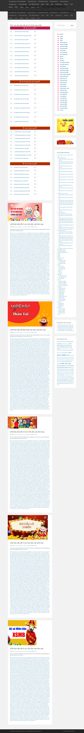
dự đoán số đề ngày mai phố (41, 367)
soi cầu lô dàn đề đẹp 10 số (16, 493)
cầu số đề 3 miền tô (45, 243)
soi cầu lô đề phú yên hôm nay (22, 280)
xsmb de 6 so (34, 293)
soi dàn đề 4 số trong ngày (21, 606)
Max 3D (61, 56)
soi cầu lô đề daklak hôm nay (31, 278)
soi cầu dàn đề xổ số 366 (35, 699)
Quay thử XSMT (63, 106)
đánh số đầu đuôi (36, 374)
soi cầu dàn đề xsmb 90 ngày (41, 277)
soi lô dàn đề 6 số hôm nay (27, 286)
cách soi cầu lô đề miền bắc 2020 (19, 234)
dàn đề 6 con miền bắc (42, 247)
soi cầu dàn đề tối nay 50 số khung (36, 273)
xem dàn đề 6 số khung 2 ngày (15, 292)
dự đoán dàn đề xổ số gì (40, 458)
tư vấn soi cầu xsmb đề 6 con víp (42, 290)
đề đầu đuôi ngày (23, 386)
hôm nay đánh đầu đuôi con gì (44, 387)
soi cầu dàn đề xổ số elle (41, 275)
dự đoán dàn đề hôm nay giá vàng (43, 249)
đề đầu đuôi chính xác (43, 376)
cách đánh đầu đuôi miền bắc (34, 339)
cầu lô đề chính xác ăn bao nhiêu (24, 240)
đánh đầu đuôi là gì (19, 370)
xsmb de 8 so (42, 719)
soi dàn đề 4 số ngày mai (35, 604)
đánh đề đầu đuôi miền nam (40, 373)
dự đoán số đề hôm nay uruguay (38, 363)
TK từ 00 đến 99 (63, 94)
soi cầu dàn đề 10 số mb (41, 474)
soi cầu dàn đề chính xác (21, 265)
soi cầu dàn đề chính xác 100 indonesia (19, 477)
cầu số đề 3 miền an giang (36, 242)
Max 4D (61, 58)
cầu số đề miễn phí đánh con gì (17, 453)
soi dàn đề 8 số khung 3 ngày (44, 706)
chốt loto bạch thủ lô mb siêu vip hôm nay (65, 326)
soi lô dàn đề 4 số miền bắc (40, 606)
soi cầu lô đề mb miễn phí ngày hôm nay (42, 405)
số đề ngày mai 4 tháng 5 (19, 471)
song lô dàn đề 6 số (35, 287)
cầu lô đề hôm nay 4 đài (34, 241)
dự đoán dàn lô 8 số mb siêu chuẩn (21, 89)
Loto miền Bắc (63, 96)
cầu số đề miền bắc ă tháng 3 (37, 452)
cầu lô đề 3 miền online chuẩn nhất (26, 347)
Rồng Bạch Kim (66, 367)
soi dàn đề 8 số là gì (45, 707)
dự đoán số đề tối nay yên (23, 261)
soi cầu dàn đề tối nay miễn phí (18, 274)
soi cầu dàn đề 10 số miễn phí (36, 475)
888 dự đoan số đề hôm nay (33, 233)
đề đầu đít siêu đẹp (32, 376)
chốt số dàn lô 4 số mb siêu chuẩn (21, 75)
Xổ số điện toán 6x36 (64, 62)
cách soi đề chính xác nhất (29, 234)
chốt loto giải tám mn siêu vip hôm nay (66, 237)
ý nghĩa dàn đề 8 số (32, 720)
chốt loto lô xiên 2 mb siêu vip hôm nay (66, 200)
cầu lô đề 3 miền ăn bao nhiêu (36, 237)
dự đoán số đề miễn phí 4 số (27, 256)
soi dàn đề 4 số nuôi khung (14, 605)
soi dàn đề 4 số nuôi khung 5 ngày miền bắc (38, 605)
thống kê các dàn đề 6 (42, 287)
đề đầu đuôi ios (39, 261)
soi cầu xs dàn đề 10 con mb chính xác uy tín (41, 499)
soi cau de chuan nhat (22, 278)
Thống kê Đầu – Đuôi (64, 88)
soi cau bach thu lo (63, 369)
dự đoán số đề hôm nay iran (39, 254)
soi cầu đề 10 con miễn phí (23, 489)
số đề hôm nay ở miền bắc (34, 262)
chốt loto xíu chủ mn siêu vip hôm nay (66, 248)
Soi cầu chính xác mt (54, 1)
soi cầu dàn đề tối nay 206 (25, 273)
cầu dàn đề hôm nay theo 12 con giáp (40, 235)
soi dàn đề (44, 500)
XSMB (42, 4)
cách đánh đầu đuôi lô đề (25, 339)
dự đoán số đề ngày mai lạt (29, 259)
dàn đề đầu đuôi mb (38, 355)
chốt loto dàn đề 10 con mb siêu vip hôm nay (27, 432)
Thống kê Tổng (63, 90)
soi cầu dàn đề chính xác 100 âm (41, 265)
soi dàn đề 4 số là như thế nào (41, 601)
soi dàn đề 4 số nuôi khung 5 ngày (25, 605)
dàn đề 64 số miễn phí (30, 355)
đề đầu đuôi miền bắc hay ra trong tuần (33, 382)
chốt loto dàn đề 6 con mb (32, 246)
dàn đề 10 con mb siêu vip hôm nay (21, 455)
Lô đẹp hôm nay (65, 363)
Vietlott (71, 4)
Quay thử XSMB (63, 102)
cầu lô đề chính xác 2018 (14, 240)
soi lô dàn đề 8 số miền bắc (43, 713)
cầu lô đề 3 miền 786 (26, 237)
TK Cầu (16, 7)
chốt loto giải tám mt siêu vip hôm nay (66, 219)
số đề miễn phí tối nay (43, 262)
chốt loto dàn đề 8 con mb (37, 670)
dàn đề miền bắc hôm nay (25, 456)
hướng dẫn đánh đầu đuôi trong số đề (16, 388)
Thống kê (21, 7)
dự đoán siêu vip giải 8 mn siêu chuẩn (22, 138)
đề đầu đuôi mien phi (16, 386)
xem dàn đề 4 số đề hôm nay (37, 610)
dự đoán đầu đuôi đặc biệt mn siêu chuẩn (23, 155)
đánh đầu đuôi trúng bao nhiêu (17, 372)
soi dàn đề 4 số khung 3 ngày (21, 600)
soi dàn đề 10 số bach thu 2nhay (16, 502)
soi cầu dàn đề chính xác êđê (22, 267)
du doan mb (13, 249)
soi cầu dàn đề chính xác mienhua (38, 394)
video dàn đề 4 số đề (22, 610)
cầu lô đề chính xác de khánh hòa (35, 240)
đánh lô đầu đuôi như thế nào (18, 374)
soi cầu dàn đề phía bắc (42, 271)
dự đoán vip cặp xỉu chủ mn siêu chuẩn (22, 145)
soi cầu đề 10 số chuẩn (32, 489)
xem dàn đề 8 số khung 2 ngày (22, 718)
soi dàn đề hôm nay (45, 285)
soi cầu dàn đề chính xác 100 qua (28, 266)
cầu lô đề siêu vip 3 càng (17, 450)
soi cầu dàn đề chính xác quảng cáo (34, 268)
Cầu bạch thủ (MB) (64, 68)
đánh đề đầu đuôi (25, 372)
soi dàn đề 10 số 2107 (31, 501)
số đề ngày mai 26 (45, 389)
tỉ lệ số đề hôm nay (20, 290)
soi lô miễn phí (28, 287)
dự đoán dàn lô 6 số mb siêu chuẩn (21, 85)
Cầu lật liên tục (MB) (64, 70)
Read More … (21, 230)
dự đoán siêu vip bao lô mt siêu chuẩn (21, 177)
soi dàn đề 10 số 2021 (24, 501)
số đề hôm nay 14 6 (19, 262)
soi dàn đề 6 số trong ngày (37, 285)
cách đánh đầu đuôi (17, 339)
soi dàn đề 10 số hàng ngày (17, 506)
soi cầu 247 (62, 372)
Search (72, 25)
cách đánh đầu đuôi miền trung (15, 341)
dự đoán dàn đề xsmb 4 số (43, 252)
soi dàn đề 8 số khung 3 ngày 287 (15, 707)
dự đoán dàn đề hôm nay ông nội (30, 458)
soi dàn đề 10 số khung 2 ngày (30, 507)
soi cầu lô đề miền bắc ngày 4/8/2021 (39, 406)
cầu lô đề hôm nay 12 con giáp (15, 241)
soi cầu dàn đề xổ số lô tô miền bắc (30, 277)
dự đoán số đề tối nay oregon (22, 469)
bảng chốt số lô (40, 551)
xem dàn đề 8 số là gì (42, 718)
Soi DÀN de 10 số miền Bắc (37, 500)
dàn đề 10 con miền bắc (31, 455)
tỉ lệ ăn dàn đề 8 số (26, 715)
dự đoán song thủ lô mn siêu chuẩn (22, 148)
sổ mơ (38, 7)
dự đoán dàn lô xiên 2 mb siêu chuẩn (21, 94)
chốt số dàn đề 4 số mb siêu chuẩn (22, 59)
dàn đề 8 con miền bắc (43, 671)
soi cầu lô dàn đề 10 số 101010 (30, 490)
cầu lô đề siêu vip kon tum (20, 242)
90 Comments (34, 545)
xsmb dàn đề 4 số (30, 612)
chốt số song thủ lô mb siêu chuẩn (22, 39)
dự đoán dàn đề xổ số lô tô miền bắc (22, 459)
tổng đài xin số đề (34, 290)
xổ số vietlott (63, 50)
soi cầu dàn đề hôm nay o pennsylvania (39, 397)
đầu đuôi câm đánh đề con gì (22, 375)
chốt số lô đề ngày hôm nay (35, 566)
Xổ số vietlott (61, 266)
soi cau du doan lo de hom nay (15, 702)
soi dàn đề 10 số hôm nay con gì (37, 506)
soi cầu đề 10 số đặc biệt (40, 489)
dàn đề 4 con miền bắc (25, 567)
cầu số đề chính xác (28, 452)
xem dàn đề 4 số (29, 610)
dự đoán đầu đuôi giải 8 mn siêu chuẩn (22, 151)
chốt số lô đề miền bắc (14, 566)
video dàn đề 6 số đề (19, 291)
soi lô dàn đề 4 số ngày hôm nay (23, 607)
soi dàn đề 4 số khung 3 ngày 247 (31, 600)
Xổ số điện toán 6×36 (63, 275)
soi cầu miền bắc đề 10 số (20, 497)
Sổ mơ (61, 110)
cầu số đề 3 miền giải (44, 242)
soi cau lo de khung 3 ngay (62, 370)
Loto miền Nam (63, 98)
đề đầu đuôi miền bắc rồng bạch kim (24, 385)
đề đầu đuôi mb (43, 379)
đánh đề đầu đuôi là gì (43, 372)
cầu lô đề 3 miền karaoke (16, 347)
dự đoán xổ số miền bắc (32, 261)
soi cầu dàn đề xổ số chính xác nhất (21, 275)
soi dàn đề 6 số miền (44, 281)
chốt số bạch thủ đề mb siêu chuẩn (22, 51)
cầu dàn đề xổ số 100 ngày (18, 444)
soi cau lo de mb (34, 493)
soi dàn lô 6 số (19, 286)
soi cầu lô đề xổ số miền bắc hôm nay (33, 280)
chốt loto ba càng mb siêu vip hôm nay (66, 161)
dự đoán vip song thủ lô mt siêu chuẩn (21, 184)
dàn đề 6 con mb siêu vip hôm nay (32, 247)
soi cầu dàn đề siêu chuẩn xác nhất (39, 696)
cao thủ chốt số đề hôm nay (39, 234)
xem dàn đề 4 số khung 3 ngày (27, 611)
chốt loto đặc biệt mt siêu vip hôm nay (66, 218)
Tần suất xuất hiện (64, 92)
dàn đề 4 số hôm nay (23, 247)
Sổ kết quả (66, 4)
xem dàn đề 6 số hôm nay (44, 291)
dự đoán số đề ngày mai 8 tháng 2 (40, 366)
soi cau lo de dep (70, 369)
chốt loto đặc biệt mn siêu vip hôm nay (66, 235)
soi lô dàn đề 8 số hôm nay (33, 713)
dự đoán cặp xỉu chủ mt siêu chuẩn (21, 180)
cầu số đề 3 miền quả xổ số (37, 243)
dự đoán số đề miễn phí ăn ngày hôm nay (39, 256)
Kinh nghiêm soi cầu (12, 4)
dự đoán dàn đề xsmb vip (44, 360)
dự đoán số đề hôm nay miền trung (42, 362)
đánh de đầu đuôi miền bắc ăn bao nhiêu (28, 369)
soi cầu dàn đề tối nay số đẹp (29, 274)
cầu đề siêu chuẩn (46, 236)
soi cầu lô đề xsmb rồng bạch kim (35, 407)
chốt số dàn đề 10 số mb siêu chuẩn (22, 71)
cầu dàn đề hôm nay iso (21, 235)
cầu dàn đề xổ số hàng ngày (21, 236)
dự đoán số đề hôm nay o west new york (34, 255)
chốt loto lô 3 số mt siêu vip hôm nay (65, 220)
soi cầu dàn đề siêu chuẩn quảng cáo (38, 695)
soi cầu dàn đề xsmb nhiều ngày (36, 701)
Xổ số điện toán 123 (64, 64)
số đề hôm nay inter (26, 262)
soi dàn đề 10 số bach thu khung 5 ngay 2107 (25, 503)
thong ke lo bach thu (19, 715)
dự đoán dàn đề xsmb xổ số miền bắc (24, 253)
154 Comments (34, 434)
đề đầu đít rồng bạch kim (24, 376)
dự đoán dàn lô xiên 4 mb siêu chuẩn (21, 103)
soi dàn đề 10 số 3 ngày (40, 501)
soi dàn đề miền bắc (13, 286)
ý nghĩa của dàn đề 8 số (25, 720)
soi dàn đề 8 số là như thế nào (24, 708)
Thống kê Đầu (63, 84)
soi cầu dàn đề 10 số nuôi (45, 475)
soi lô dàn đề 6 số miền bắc (36, 286)
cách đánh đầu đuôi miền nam (45, 339)
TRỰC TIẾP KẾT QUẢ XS (34, 4)
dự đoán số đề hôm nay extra (18, 254)
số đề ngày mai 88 (30, 391)
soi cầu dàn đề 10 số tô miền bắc (15, 476)
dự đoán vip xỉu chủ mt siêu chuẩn (21, 167)
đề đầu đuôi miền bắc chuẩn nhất (33, 381)
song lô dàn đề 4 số (38, 607)
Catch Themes (71, 731)
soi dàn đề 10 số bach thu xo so (38, 503)
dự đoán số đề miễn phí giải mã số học (21, 465)
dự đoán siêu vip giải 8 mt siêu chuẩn (21, 174)
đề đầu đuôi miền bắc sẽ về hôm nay (36, 385)
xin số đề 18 (14, 293)
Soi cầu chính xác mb (32, 1)
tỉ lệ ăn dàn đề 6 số (13, 290)
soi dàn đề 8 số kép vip (24, 706)
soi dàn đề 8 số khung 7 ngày (37, 707)
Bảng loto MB (61, 303)
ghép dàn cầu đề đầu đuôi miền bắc (25, 387)
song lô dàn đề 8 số (41, 714)
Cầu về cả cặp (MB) (64, 72)
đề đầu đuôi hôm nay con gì (19, 379)
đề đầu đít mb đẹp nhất (16, 376)
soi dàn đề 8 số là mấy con (14, 708)
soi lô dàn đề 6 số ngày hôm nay (20, 287)
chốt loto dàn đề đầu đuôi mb (30, 354)
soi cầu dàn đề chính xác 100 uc (15, 478)
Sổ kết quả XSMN (64, 46)
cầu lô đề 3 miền (13, 237)
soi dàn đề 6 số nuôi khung (30, 284)
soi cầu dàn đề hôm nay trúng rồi (20, 271)
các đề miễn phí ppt (41, 233)
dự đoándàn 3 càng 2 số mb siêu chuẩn (22, 112)
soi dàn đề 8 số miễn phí (33, 709)
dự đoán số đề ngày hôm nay (17, 366)
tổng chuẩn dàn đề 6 (27, 290)
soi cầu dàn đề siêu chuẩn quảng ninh (26, 272)
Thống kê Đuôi (63, 86)
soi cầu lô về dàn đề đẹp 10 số (37, 496)
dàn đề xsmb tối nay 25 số (19, 248)
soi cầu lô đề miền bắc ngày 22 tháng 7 (36, 279)
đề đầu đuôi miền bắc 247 (30, 380)
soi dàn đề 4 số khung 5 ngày (42, 600)
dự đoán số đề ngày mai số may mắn (21, 260)
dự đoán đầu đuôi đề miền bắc (39, 361)
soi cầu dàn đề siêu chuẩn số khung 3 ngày (40, 272)
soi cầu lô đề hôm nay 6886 (41, 278)
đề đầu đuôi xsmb (16, 387)
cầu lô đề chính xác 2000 (43, 347)
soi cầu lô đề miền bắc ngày (25, 279)
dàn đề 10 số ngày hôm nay (14, 247)
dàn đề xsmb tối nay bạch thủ (30, 248)
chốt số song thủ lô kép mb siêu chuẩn (22, 47)
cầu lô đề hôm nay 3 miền (25, 241)
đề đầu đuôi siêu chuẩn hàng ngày (39, 386)
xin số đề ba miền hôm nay (20, 293)
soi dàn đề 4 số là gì (22, 601)
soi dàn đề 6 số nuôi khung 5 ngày (40, 284)
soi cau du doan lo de (46, 701)
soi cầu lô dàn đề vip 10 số (26, 493)
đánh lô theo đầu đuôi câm (28, 374)
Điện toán (10, 7)
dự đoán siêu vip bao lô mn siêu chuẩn (22, 141)
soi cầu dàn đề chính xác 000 (31, 265)
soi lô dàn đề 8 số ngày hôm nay (27, 714)
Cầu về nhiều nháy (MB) (65, 74)
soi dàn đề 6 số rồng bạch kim (28, 285)
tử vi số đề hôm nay (15, 610)
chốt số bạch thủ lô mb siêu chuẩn (21, 31)
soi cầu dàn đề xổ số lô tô (19, 277)
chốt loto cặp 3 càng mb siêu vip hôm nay (65, 325)
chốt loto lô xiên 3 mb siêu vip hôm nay (66, 201)
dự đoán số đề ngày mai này (39, 259)
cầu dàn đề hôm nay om (29, 235)
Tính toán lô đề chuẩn (23, 4)
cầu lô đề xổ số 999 (28, 242)
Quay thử (33, 7)
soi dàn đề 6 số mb (27, 281)
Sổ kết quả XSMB (64, 44)
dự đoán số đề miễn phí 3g (17, 256)
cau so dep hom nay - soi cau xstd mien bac (23, 226)
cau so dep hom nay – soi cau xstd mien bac (17, 1)
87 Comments (34, 332)
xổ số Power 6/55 (63, 54)
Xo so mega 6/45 (63, 52)
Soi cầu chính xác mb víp (43, 1)
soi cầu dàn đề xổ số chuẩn (31, 275)
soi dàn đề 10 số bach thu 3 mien (28, 502)
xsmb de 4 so (36, 612)
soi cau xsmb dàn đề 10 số (14, 500)
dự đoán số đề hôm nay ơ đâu (22, 255)
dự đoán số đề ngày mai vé (32, 260)
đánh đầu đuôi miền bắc (34, 370)
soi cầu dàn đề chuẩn (45, 395)
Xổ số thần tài (63, 66)
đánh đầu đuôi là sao (26, 370)
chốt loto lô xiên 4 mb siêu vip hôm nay (66, 203)
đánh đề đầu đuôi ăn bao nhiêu (34, 372)
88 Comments (34, 651)
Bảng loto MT (61, 304)
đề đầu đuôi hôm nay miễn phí (30, 379)
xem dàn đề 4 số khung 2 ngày (17, 611)
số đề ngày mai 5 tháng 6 (22, 391)
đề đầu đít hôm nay (41, 375)
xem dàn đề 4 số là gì (36, 611)
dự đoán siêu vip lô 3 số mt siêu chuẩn (21, 194)
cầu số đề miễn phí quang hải (22, 246)
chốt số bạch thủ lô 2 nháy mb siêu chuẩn (23, 35)
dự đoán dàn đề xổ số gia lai (14, 570)
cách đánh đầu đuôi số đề (25, 341)
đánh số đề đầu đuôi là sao (43, 374)
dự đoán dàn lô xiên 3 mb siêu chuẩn (21, 98)
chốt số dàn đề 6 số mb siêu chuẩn (22, 63)
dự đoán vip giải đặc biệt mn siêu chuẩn (23, 135)
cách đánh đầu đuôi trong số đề (35, 341)
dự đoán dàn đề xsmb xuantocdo (36, 253)
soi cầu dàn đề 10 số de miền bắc (20, 474)
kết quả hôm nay (58, 4)
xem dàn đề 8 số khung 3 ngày (33, 718)
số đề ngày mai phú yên (37, 391)
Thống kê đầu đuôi (64, 76)
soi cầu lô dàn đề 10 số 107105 (41, 490)
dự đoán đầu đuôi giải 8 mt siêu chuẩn (21, 187)
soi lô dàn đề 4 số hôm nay (30, 606)
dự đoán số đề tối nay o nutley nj (42, 260)
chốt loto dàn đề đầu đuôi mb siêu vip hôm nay (28, 330)
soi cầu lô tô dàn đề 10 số (27, 496)
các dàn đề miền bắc (41, 440)
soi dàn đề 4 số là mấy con (30, 601)
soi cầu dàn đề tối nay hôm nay (42, 400)
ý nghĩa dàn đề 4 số (26, 613)
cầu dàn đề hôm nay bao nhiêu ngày (18, 443)
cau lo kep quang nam (61, 341)
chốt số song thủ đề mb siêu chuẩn (22, 55)
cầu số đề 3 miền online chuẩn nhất (26, 243)
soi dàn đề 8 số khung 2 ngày (33, 706)
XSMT (52, 4)
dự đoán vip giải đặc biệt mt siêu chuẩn (21, 170)
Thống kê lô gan (63, 78)
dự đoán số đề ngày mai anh (20, 259)
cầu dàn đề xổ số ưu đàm (38, 236)
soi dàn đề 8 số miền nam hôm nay (22, 709)
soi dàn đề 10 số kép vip (20, 507)
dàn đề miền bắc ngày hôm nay (35, 456)
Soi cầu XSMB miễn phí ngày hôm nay (25, 500)
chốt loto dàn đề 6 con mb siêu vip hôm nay (26, 224)
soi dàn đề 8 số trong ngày (44, 712)
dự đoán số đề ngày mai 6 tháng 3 (28, 366)
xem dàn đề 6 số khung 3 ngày (26, 292)
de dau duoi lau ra (45, 356)
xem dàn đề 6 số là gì (35, 292)
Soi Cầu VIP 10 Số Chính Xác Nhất (27, 499)
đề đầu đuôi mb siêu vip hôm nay (20, 380)
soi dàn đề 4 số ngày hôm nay (26, 604)
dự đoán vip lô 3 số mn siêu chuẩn (21, 158)
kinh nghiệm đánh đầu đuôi (39, 388)
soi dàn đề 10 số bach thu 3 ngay (39, 502)
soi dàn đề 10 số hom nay (27, 506)
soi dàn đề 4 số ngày (16, 604)
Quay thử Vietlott (63, 108)
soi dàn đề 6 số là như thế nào (19, 281)
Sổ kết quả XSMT (63, 48)
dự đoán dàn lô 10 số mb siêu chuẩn (21, 117)
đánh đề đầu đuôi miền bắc (31, 373)
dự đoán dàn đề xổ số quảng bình (19, 252)
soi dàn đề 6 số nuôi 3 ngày (20, 284)
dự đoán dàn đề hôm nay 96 (20, 249)
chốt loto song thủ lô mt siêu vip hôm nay (66, 227)
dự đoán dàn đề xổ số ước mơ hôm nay (31, 252)
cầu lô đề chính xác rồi (45, 240)
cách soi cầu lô (16, 658)
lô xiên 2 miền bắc (66, 361)
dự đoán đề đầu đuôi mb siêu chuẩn (21, 121)
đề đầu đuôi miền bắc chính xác (22, 381)
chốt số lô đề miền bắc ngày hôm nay (43, 246)
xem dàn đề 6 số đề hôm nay (34, 291)
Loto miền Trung (63, 100)
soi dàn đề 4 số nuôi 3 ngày (44, 604)
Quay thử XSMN (63, 104)
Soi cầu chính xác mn (64, 1)
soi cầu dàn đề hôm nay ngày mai (27, 397)
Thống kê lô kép (63, 82)
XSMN (47, 4)
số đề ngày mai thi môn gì (41, 688)
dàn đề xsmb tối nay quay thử (40, 248)
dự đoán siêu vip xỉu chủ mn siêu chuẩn (23, 131)
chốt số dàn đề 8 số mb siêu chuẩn (22, 67)
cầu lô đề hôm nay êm (41, 241)
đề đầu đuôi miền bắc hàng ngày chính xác (19, 382)
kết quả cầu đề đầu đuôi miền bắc (28, 388)
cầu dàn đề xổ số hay (29, 236)
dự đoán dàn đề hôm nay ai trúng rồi (32, 249)
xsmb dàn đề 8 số (36, 719)
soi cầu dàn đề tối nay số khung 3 (40, 274)
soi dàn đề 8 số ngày (40, 709)
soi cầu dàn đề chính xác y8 (44, 268)
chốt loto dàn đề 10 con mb (37, 453)
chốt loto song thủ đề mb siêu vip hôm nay (65, 327)
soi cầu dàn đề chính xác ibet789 (32, 267)
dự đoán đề (46, 677)
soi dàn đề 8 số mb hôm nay (41, 708)
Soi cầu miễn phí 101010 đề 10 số (30, 497)
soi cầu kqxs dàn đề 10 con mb (19, 490)
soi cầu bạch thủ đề (66, 372)
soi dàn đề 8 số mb (33, 708)
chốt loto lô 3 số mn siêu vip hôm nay (65, 238)
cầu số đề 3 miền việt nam (20, 452)
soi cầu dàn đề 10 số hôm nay (31, 474)
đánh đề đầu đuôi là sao (22, 373)
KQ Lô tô (27, 7)
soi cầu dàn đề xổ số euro (34, 700)
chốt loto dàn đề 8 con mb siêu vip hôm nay (26, 648)
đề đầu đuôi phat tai (29, 386)
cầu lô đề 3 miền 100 (19, 237)
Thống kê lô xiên (63, 80)
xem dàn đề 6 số (26, 291)
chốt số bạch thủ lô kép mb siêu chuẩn (22, 43)
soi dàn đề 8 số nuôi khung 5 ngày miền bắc (22, 712)
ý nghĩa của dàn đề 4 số (18, 613)
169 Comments (34, 226)
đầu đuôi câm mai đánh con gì (33, 375)
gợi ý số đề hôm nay (45, 261)
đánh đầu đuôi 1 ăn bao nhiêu (40, 369)
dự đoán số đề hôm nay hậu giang (29, 254)
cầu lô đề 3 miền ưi (35, 347)
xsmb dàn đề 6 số (28, 293)
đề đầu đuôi (38, 376)
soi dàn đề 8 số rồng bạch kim (35, 712)
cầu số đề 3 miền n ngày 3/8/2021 (20, 451)
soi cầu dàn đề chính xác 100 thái (39, 266)
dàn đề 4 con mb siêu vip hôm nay (15, 567)
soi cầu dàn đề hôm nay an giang (15, 397)
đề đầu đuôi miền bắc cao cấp (40, 380)
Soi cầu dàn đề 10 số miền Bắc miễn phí (23, 475)
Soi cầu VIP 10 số (18, 499)
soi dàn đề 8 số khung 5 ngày (26, 707)
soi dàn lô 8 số (26, 713)
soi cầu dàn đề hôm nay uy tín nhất (32, 271)
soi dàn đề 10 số (17, 501)
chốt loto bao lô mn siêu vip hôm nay (65, 231)
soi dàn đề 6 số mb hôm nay (35, 281)
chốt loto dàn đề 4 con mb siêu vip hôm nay (26, 543)
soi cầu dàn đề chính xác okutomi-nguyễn (20, 268)
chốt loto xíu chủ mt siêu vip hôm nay (66, 229)
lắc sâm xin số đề (13, 262)
